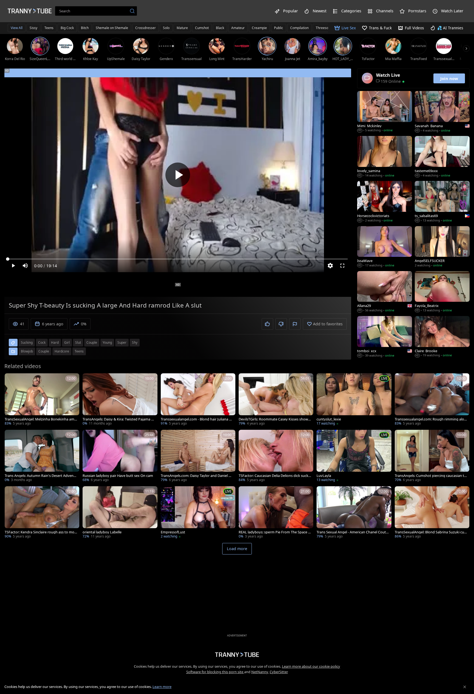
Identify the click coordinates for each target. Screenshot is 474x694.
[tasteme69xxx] (442, 157)
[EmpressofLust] (198, 512)
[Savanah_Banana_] (442, 112)
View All (16, 27)
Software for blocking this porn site (215, 671)
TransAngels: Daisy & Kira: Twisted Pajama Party (118, 419)
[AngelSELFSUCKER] (442, 247)
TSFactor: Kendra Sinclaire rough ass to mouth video (41, 532)
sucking (27, 342)
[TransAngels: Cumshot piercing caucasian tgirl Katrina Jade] (432, 456)
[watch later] (11, 380)
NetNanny (259, 671)
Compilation (299, 27)
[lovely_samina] (384, 157)
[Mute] (25, 265)
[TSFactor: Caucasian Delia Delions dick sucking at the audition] (276, 456)
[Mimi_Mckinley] (384, 112)
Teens (48, 27)
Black (220, 27)
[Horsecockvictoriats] (384, 202)
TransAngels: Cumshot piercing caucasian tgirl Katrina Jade (431, 475)
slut (78, 342)
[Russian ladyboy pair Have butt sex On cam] (120, 456)
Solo (166, 27)
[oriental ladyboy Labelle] (120, 512)
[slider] (178, 259)
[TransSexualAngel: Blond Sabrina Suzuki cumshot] (432, 512)
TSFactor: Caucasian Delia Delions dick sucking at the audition (274, 475)
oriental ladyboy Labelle (102, 532)
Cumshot (202, 27)
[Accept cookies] (465, 687)
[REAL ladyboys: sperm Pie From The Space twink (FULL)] (276, 512)
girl (67, 342)
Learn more (162, 686)
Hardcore (62, 351)
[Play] (177, 175)
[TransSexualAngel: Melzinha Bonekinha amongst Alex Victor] (42, 399)
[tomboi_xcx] (384, 337)
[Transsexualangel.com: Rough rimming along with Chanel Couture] (432, 399)
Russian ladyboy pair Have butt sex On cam (118, 475)
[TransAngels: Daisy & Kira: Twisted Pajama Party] (120, 399)
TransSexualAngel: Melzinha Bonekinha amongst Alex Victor (41, 419)
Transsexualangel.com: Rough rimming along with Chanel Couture (430, 419)
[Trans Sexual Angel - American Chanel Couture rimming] (354, 512)
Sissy (33, 27)
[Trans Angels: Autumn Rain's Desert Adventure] (42, 456)
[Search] (132, 11)
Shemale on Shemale (112, 27)
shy (134, 342)
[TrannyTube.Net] (30, 10)
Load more (237, 548)
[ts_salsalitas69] (442, 202)
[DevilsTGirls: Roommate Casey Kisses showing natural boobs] (276, 399)
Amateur (238, 27)
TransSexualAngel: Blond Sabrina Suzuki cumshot (429, 532)
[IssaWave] (384, 247)
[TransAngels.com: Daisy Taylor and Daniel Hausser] (198, 456)
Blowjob (27, 351)
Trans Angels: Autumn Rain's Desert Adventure (41, 475)
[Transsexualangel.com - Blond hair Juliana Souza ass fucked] (198, 399)
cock (42, 342)
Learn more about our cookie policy (311, 666)
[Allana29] (384, 292)
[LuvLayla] (354, 456)
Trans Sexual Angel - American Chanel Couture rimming (352, 532)
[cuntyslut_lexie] (354, 399)
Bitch (85, 27)
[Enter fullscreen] (342, 265)
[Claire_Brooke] (442, 337)
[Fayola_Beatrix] (442, 292)
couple (91, 342)
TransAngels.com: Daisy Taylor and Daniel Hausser (197, 475)
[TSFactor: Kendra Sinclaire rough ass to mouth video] (42, 512)
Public (278, 27)
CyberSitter (279, 671)
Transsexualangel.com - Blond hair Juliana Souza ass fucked (197, 419)
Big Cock (67, 27)
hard (55, 342)
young (107, 342)
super (121, 342)
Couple (43, 351)
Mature (182, 27)
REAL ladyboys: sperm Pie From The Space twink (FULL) (274, 532)
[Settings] (330, 265)
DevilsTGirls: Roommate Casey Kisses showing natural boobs (275, 419)
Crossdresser (145, 27)
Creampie (259, 27)
